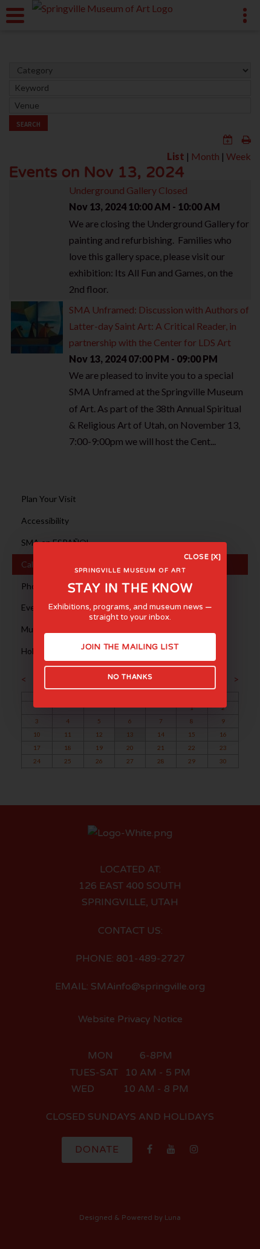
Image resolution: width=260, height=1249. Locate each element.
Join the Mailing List (130, 647)
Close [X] (202, 557)
